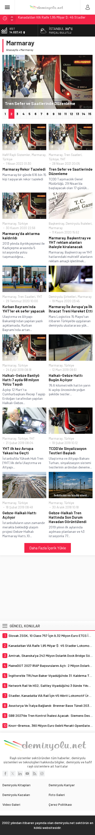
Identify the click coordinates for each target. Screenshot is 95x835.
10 (59, 114)
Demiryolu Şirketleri (62, 297)
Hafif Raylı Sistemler (16, 155)
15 (89, 114)
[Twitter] (13, 774)
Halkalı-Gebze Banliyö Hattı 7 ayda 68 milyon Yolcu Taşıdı (20, 379)
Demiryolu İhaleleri (79, 223)
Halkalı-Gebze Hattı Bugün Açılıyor (66, 377)
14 (83, 114)
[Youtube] (27, 774)
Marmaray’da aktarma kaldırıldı (21, 235)
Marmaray (39, 155)
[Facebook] (5, 774)
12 (71, 114)
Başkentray (56, 223)
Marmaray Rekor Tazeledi (24, 169)
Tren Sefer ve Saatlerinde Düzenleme (40, 103)
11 (65, 114)
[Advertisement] (47, 588)
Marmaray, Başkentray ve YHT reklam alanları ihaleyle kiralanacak (70, 242)
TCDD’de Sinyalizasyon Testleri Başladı (67, 450)
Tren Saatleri (73, 155)
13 (77, 114)
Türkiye (7, 159)
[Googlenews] (42, 774)
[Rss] (35, 774)
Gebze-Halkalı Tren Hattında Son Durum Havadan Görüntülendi (67, 517)
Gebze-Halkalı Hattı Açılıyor (19, 515)
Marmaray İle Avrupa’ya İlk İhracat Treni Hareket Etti (71, 308)
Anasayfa (12, 49)
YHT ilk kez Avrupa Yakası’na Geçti (17, 450)
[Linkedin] (20, 774)
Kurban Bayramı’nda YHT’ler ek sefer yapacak (23, 308)
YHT (63, 159)
